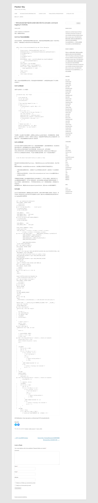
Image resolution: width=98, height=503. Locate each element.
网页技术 (67, 179)
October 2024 (68, 81)
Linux (67, 155)
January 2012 (68, 129)
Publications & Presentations (56, 13)
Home (16, 13)
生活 (66, 174)
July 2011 (67, 136)
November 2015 (69, 110)
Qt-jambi (67, 165)
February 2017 (68, 98)
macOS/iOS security (70, 157)
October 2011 (68, 131)
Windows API (68, 169)
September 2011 (69, 133)
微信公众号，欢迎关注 (19, 16)
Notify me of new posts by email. (23, 485)
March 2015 (68, 117)
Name (16, 466)
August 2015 (68, 112)
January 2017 (68, 100)
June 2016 (68, 105)
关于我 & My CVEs (70, 13)
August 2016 (68, 103)
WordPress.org (69, 193)
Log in (67, 188)
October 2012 (68, 127)
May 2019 (68, 93)
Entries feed (68, 189)
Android (26, 428)
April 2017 (68, 97)
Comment (17, 450)
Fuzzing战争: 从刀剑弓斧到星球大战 (73, 43)
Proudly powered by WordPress (21, 496)
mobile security (32, 428)
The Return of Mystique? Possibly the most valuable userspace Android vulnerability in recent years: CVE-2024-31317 (74, 35)
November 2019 (69, 88)
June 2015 (68, 114)
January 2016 (68, 107)
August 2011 (68, 134)
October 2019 (68, 90)
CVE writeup (68, 150)
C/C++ (67, 148)
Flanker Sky (20, 7)
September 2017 (69, 95)
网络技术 (67, 176)
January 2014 (68, 124)
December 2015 (69, 109)
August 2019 (68, 91)
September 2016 (69, 102)
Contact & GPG (42, 13)
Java (67, 153)
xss (66, 170)
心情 (66, 172)
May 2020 (68, 86)
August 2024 (68, 83)
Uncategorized (68, 167)
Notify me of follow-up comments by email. (26, 482)
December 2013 (69, 126)
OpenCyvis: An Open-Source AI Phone (74, 31)
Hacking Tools (68, 152)
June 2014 (68, 121)
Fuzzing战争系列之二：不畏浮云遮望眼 (74, 42)
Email (16, 471)
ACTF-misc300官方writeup (21, 437)
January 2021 (68, 85)
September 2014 (69, 119)
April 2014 (68, 122)
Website (16, 477)
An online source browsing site (28, 13)
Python (67, 164)
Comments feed (69, 191)
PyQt (67, 162)
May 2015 (68, 115)
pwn (66, 160)
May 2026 (68, 79)
